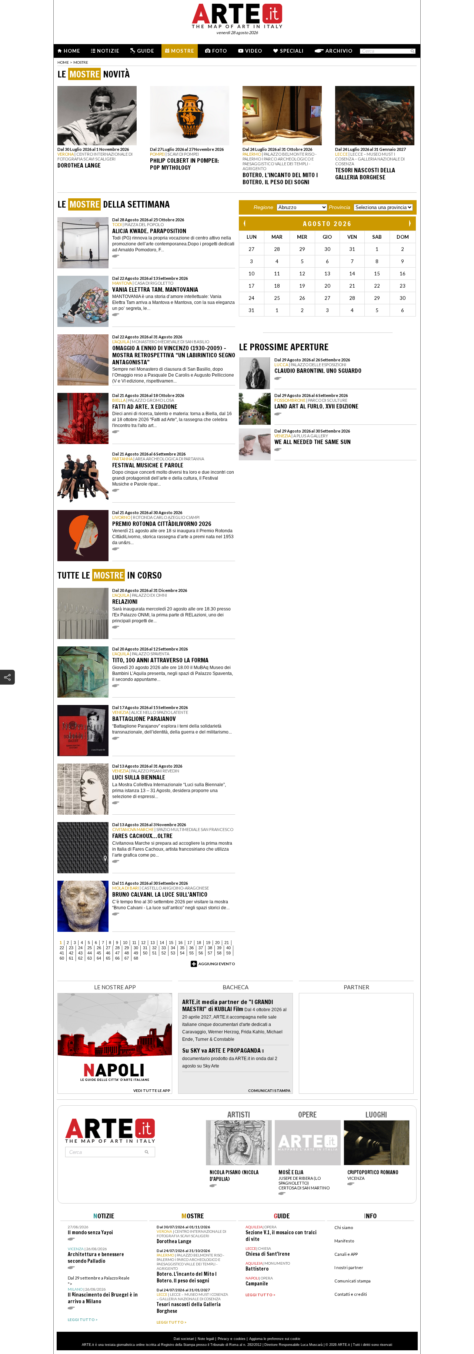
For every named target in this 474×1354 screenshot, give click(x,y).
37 (200, 948)
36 (191, 948)
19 (208, 942)
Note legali (206, 1339)
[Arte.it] (237, 14)
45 (99, 953)
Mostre (182, 51)
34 (173, 948)
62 (80, 958)
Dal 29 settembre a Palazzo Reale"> (103, 1290)
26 (99, 948)
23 (71, 948)
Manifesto (344, 1240)
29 (126, 948)
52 (163, 953)
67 (126, 958)
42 (71, 953)
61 (71, 958)
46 (108, 953)
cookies (240, 1339)
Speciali (292, 51)
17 (189, 942)
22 (62, 948)
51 (154, 953)
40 (228, 948)
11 (134, 942)
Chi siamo (343, 1227)
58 (219, 953)
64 (99, 958)
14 (162, 942)
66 (117, 958)
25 (89, 948)
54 (182, 953)
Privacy (223, 1339)
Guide (145, 51)
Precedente (245, 223)
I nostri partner (348, 1267)
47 (117, 953)
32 (154, 948)
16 (180, 942)
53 (173, 953)
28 (117, 948)
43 (80, 953)
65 (108, 958)
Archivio (339, 51)
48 (126, 953)
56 (200, 953)
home (63, 62)
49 (136, 953)
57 (210, 953)
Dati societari (184, 1339)
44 (89, 953)
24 (80, 948)
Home (72, 51)
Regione (263, 207)
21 (226, 942)
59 (228, 953)
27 (108, 948)
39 (219, 948)
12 (143, 942)
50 (145, 953)
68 (136, 958)
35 (182, 948)
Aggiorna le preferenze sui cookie (274, 1339)
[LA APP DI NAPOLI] (115, 1092)
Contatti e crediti (350, 1294)
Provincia (339, 207)
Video (253, 51)
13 (152, 942)
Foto (219, 51)
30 (136, 948)
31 (145, 948)
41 (62, 953)
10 (125, 942)
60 (62, 958)
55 (191, 953)
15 (171, 942)
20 (217, 942)
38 (210, 948)
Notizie (108, 51)
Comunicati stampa (352, 1280)
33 (163, 948)
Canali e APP (346, 1254)
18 (199, 942)
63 (89, 958)
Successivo (409, 223)
